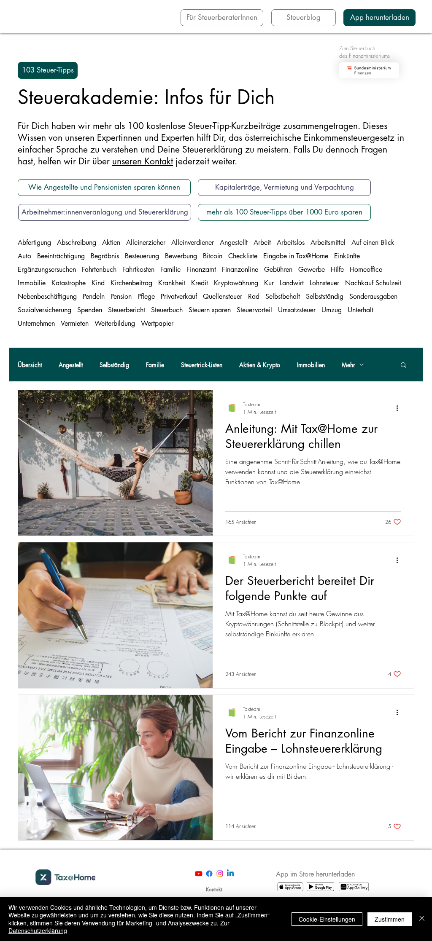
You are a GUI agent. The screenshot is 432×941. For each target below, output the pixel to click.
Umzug (331, 310)
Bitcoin (212, 256)
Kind (98, 283)
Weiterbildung (114, 323)
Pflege (146, 296)
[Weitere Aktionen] (400, 408)
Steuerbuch (167, 310)
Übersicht (30, 364)
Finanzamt (201, 269)
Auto (24, 256)
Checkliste (242, 256)
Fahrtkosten (138, 269)
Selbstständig (324, 296)
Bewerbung (181, 256)
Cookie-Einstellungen (327, 919)
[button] (48, 70)
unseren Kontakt (142, 161)
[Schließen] (422, 918)
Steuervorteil (254, 310)
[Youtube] (198, 873)
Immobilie (32, 283)
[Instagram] (220, 873)
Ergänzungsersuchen (47, 269)
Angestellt (234, 243)
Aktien (111, 243)
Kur (269, 283)
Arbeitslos (291, 243)
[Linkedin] (230, 873)
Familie (170, 269)
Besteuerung (142, 256)
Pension (121, 296)
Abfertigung (34, 243)
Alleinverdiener (192, 243)
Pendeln (94, 296)
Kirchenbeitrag (131, 283)
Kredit (199, 283)
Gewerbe (311, 269)
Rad (253, 296)
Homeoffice (366, 269)
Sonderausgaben (373, 296)
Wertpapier (157, 323)
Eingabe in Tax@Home (295, 256)
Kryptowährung (236, 283)
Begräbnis (105, 256)
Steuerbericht (126, 310)
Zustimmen (390, 919)
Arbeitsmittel (328, 243)
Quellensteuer (222, 296)
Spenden (89, 310)
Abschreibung (76, 243)
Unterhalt (360, 310)
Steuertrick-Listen (201, 364)
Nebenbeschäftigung (47, 296)
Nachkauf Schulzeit (373, 283)
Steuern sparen (210, 310)
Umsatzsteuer (297, 310)
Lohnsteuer (324, 283)
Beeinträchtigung (61, 256)
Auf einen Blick (372, 243)
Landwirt (292, 283)
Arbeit (262, 243)
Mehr (348, 364)
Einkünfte (347, 256)
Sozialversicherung (44, 310)
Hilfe (337, 269)
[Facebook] (209, 873)
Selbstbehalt (282, 296)
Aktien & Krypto (259, 364)
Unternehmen (36, 323)
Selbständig (114, 364)
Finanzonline (240, 269)
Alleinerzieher (145, 243)
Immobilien (311, 364)
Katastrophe (68, 283)
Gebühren (278, 269)
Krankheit (171, 283)
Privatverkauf (179, 296)
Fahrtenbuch (99, 269)
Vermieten (75, 323)
